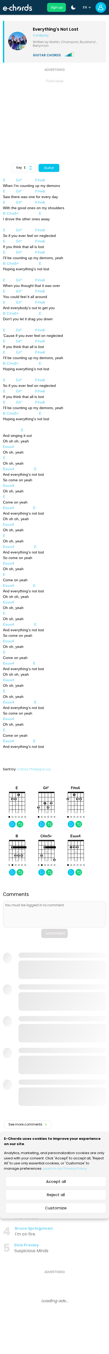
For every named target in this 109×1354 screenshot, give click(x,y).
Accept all (56, 1181)
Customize (56, 1208)
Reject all (56, 1194)
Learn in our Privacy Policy (65, 1168)
